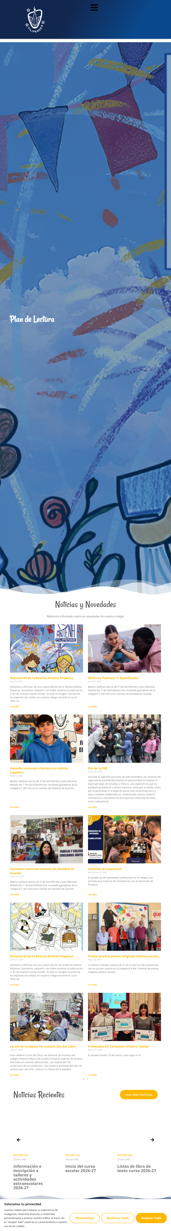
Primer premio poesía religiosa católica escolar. (124, 956)
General (122, 1155)
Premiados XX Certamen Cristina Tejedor (119, 1046)
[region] (85, 1215)
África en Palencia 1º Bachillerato (113, 678)
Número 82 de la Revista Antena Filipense (41, 956)
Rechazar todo (118, 1218)
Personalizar (84, 1218)
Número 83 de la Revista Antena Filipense (41, 678)
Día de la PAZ (98, 768)
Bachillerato (20, 1155)
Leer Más (14, 706)
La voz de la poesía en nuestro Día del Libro (42, 1046)
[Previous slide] (18, 1140)
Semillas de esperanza (105, 869)
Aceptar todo (151, 1218)
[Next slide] (152, 1140)
